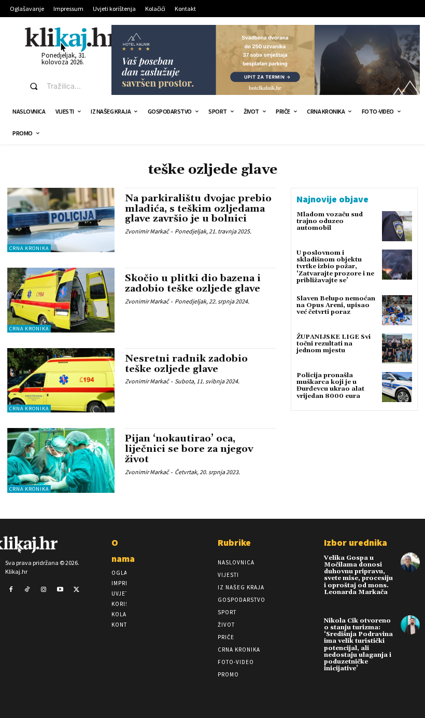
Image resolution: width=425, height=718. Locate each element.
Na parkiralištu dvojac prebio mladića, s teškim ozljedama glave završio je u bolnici (198, 208)
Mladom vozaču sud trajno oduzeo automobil (329, 221)
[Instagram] (43, 590)
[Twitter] (76, 590)
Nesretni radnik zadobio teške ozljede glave (186, 364)
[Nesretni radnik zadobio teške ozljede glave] (61, 380)
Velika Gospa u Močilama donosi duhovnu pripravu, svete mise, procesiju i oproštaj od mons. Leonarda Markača (358, 575)
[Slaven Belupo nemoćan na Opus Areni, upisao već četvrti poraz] (397, 310)
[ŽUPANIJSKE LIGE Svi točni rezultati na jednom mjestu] (397, 349)
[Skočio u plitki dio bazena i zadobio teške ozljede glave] (61, 300)
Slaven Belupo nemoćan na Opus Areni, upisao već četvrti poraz (335, 305)
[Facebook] (11, 590)
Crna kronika (29, 248)
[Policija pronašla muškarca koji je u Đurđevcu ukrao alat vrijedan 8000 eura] (397, 387)
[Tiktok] (27, 590)
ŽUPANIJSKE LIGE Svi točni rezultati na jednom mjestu (333, 343)
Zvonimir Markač (146, 231)
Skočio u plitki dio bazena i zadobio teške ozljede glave (193, 283)
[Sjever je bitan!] (71, 39)
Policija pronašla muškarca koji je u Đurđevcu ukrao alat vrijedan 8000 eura (330, 385)
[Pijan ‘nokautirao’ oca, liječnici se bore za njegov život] (61, 460)
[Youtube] (60, 590)
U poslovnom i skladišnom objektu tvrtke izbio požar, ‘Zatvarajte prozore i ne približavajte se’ (335, 266)
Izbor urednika (355, 542)
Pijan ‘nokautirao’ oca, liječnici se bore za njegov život (189, 449)
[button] (61, 86)
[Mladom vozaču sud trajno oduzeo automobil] (397, 226)
